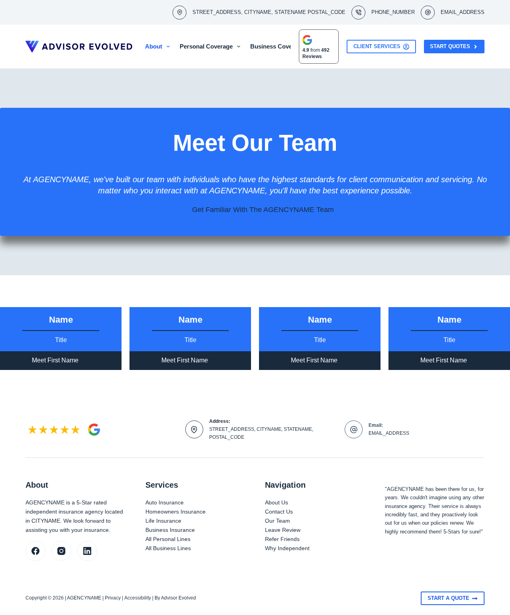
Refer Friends (282, 539)
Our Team (277, 521)
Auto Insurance (164, 502)
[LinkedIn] (87, 551)
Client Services (376, 46)
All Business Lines (168, 548)
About (153, 46)
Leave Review (282, 530)
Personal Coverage (206, 46)
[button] (61, 360)
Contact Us (279, 511)
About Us (276, 502)
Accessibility (137, 598)
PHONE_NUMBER (393, 12)
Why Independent (287, 548)
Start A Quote (448, 598)
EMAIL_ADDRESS (462, 12)
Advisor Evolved (178, 598)
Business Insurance (170, 530)
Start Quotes (450, 46)
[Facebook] (35, 551)
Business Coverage (277, 46)
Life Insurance (163, 521)
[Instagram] (61, 551)
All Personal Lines (167, 539)
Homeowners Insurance (175, 511)
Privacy (113, 598)
